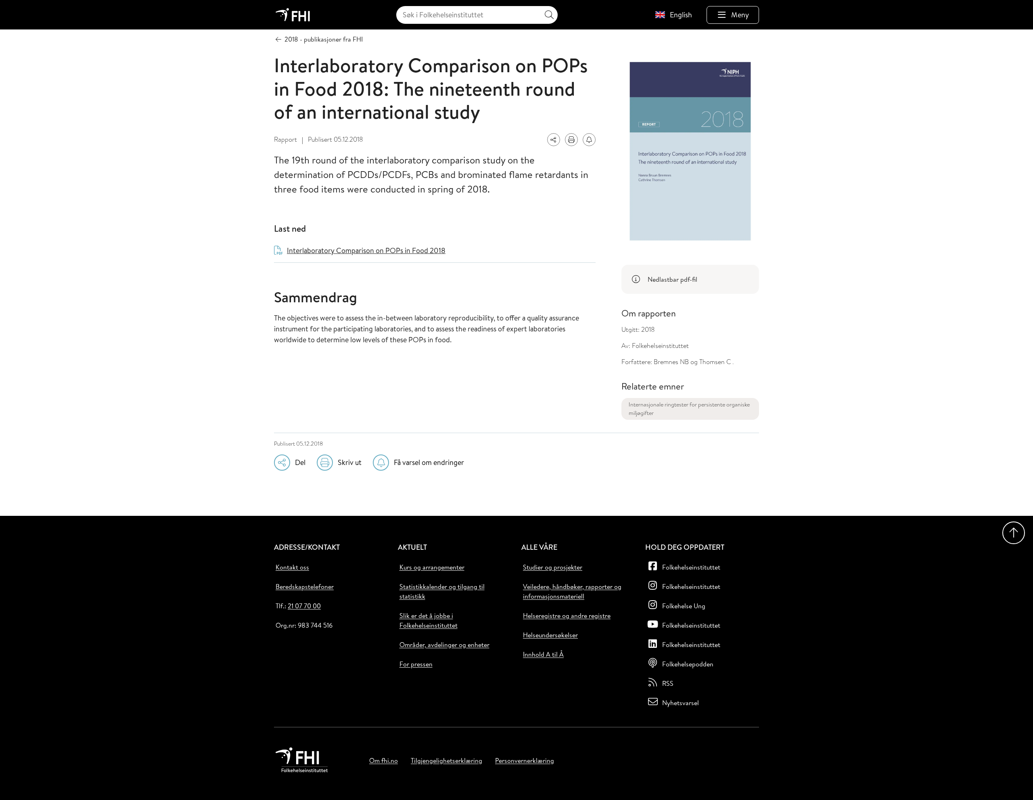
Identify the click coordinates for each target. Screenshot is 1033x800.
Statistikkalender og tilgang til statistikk (442, 591)
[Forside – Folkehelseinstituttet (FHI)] (292, 15)
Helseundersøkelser (550, 634)
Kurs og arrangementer (431, 567)
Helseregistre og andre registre (567, 615)
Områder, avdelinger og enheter (444, 644)
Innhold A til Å (543, 654)
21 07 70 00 (304, 605)
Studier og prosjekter (552, 567)
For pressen (416, 664)
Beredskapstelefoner (305, 586)
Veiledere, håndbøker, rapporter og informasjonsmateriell (572, 591)
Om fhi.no (383, 760)
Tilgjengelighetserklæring (446, 760)
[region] (690, 279)
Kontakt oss (292, 567)
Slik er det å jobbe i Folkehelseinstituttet (428, 620)
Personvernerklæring (524, 760)
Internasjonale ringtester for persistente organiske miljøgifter (689, 408)
